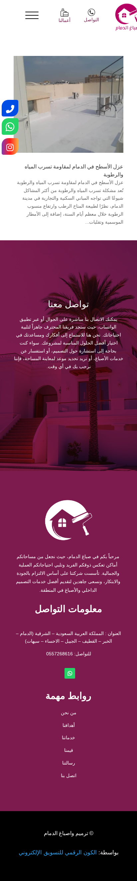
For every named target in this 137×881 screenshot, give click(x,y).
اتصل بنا (68, 775)
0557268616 (59, 653)
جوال (96, 397)
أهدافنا (69, 725)
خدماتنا (68, 737)
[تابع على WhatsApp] (70, 673)
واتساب (41, 397)
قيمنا (68, 750)
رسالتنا (68, 763)
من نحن (68, 712)
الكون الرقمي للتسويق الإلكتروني (58, 852)
